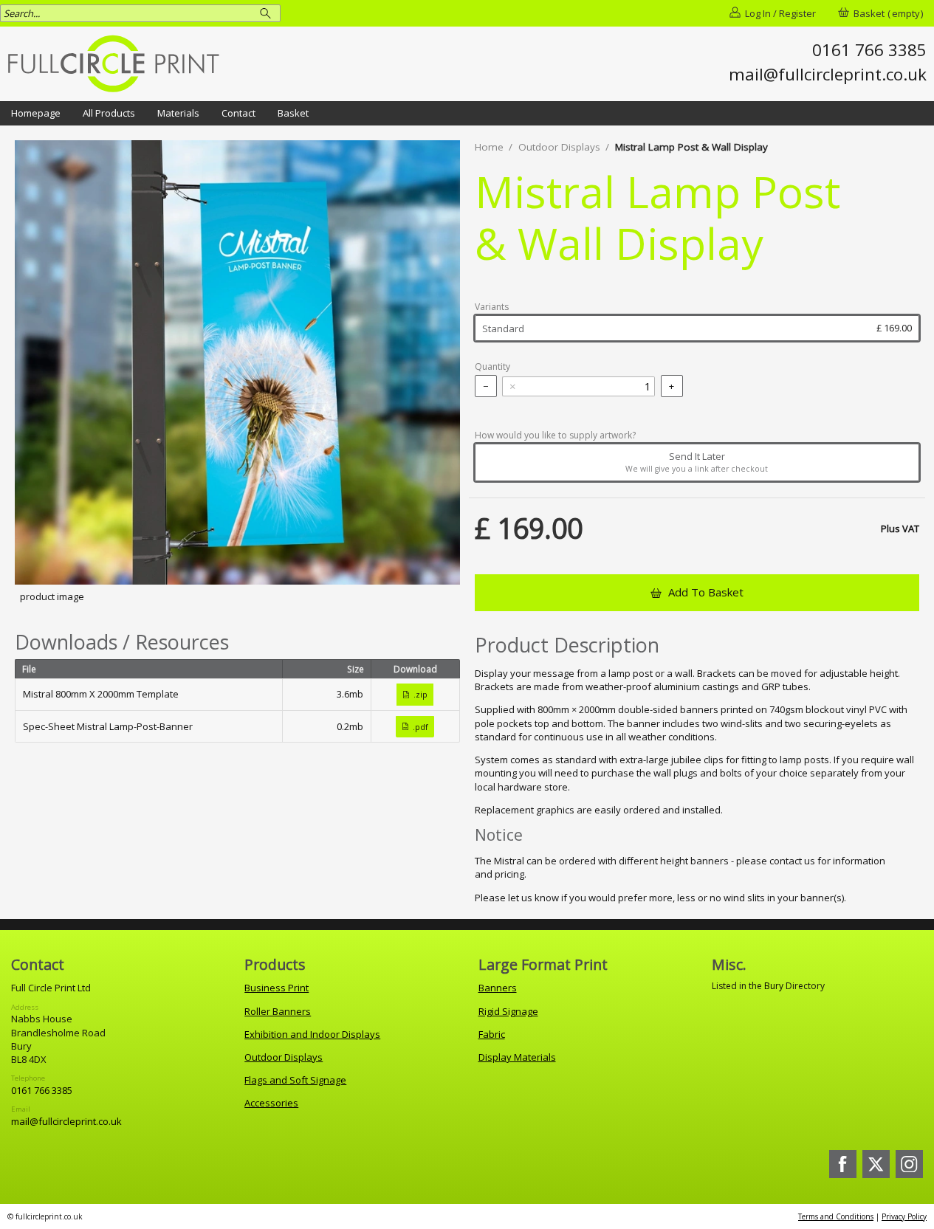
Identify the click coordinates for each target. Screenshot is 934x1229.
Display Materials (517, 1057)
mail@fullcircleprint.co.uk (66, 1121)
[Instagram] (910, 1164)
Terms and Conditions (835, 1216)
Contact (238, 113)
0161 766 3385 (41, 1090)
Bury (773, 986)
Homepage (36, 113)
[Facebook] (843, 1164)
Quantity (492, 367)
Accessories (271, 1102)
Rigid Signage (508, 1011)
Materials (178, 113)
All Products (109, 113)
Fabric (491, 1034)
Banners (497, 987)
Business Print (276, 987)
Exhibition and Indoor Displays (312, 1034)
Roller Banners (277, 1011)
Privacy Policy (904, 1216)
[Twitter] (876, 1164)
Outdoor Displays (559, 147)
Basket (293, 113)
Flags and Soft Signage (295, 1080)
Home (489, 147)
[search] (268, 13)
